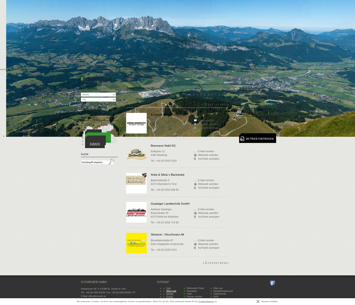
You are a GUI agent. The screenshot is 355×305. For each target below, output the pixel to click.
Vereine (170, 293)
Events (95, 144)
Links (189, 293)
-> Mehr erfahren (266, 104)
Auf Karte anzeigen (208, 158)
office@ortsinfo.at (97, 296)
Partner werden (194, 296)
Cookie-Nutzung (206, 301)
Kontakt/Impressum (223, 291)
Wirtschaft (171, 291)
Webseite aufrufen (208, 155)
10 (225, 263)
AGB (215, 296)
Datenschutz (219, 293)
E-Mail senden (206, 151)
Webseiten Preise (195, 288)
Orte (168, 288)
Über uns (218, 288)
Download (192, 291)
